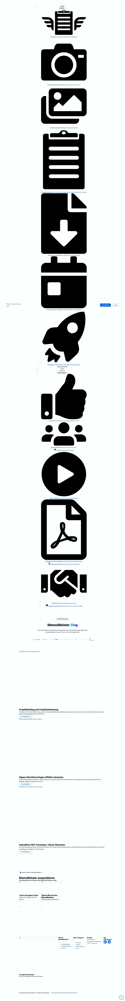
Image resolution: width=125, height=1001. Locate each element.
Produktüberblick (65, 944)
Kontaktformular (91, 939)
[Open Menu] (61, 3)
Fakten (75, 993)
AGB (53, 993)
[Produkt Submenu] (65, 8)
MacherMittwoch (80, 946)
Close (62, 6)
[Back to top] (121, 997)
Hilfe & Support (62, 372)
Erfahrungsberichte (62, 366)
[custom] (105, 942)
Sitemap (71, 993)
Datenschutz (64, 993)
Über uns (62, 370)
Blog (77, 948)
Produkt (62, 8)
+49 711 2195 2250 (92, 943)
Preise (62, 368)
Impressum (57, 993)
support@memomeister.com (94, 941)
